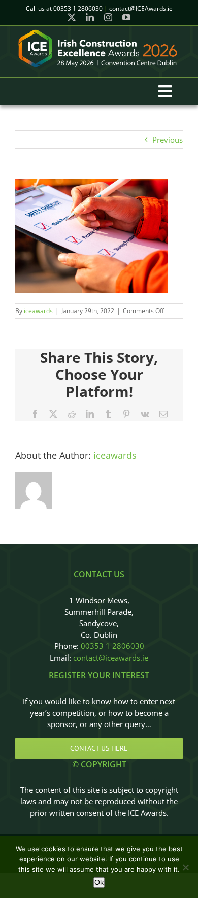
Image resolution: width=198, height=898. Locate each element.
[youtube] (126, 17)
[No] (185, 867)
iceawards (38, 310)
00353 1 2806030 (112, 646)
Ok (99, 882)
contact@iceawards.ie (110, 657)
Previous (167, 139)
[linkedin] (90, 17)
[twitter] (72, 17)
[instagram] (108, 17)
